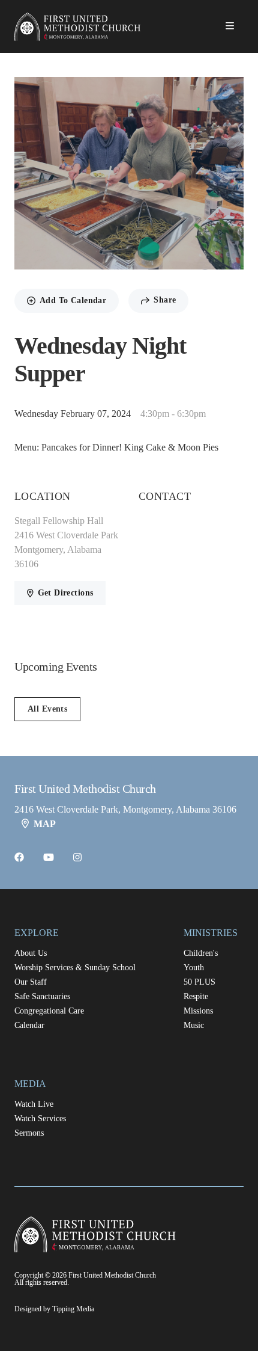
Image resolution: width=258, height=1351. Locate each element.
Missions (198, 1010)
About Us (30, 953)
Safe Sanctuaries (42, 996)
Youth (194, 967)
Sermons (29, 1132)
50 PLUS (199, 981)
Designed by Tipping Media (54, 1309)
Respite (196, 996)
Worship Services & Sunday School (75, 967)
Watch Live (33, 1104)
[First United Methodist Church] (78, 26)
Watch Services (40, 1118)
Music (194, 1025)
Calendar (29, 1025)
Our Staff (30, 981)
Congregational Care (49, 1010)
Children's (201, 953)
